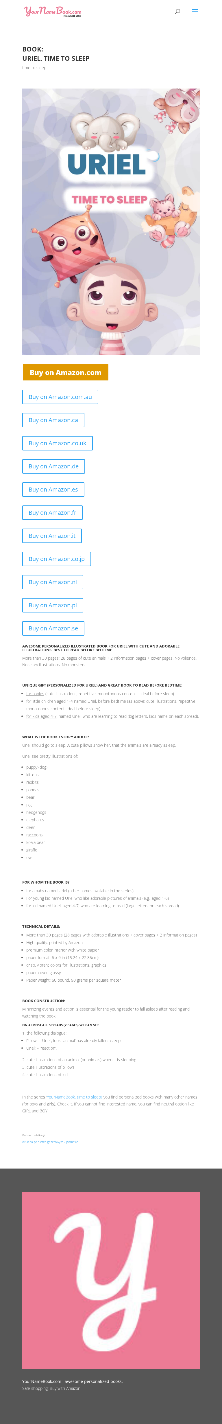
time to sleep (34, 67)
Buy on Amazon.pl (53, 605)
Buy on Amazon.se (53, 628)
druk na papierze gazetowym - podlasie (50, 1142)
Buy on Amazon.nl (53, 582)
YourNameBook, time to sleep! (74, 1097)
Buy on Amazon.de (54, 466)
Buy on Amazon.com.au (60, 397)
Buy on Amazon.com (65, 372)
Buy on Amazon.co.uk (57, 443)
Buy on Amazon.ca (53, 420)
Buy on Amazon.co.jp (57, 559)
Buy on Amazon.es (53, 489)
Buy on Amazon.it (52, 536)
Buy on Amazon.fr (52, 512)
